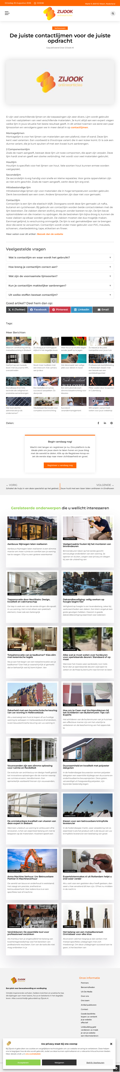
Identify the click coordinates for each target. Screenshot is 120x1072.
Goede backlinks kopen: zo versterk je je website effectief (89, 1018)
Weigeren (59, 1062)
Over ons (85, 996)
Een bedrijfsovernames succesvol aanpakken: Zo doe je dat (44, 390)
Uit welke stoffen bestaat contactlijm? (60, 294)
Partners (85, 983)
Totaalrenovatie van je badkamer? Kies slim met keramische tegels (31, 655)
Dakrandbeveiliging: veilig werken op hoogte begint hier (83, 600)
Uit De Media (86, 992)
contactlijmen (79, 127)
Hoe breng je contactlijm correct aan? (60, 266)
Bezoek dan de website (50, 234)
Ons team (85, 1000)
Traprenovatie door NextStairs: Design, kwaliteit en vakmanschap (28, 600)
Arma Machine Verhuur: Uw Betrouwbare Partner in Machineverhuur (30, 877)
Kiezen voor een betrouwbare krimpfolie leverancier (85, 822)
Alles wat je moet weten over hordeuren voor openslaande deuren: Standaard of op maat (86, 657)
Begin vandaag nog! (60, 441)
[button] (111, 1043)
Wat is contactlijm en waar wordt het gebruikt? (60, 257)
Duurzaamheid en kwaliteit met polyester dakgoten (86, 766)
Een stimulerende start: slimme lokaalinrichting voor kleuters (73, 390)
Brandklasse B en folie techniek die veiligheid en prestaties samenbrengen (17, 390)
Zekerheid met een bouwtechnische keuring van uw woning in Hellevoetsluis (32, 711)
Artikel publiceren (88, 1005)
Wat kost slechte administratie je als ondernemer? (14, 410)
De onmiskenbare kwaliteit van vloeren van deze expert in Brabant (31, 822)
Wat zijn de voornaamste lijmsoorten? (60, 276)
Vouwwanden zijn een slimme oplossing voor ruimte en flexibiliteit (29, 766)
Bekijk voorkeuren (95, 1062)
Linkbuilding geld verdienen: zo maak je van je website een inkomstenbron (89, 1031)
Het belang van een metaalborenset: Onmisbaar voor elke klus (83, 933)
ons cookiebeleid (32, 1054)
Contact (84, 1009)
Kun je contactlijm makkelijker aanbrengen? (60, 285)
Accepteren (23, 1062)
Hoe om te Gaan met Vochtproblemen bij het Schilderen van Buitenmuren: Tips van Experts (86, 712)
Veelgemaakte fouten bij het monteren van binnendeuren (87, 545)
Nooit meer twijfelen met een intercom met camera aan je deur (45, 367)
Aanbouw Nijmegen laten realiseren (27, 544)
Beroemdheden (88, 987)
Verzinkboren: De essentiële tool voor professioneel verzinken (28, 933)
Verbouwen (60, 28)
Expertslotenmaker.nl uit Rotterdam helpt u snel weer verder (87, 877)
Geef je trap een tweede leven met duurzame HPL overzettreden (17, 367)
